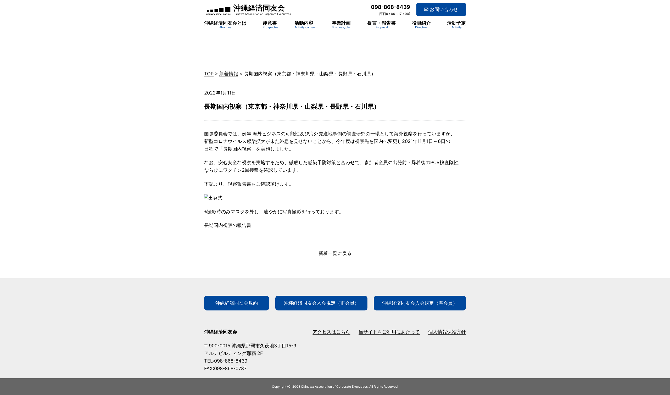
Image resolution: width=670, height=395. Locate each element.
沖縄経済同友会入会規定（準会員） (419, 303)
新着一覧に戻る (335, 253)
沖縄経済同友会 (259, 7)
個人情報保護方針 (447, 332)
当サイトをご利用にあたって (389, 332)
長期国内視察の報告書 (227, 225)
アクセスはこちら (331, 332)
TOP (209, 73)
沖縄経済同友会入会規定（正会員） (321, 303)
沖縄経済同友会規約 (236, 303)
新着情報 (228, 73)
